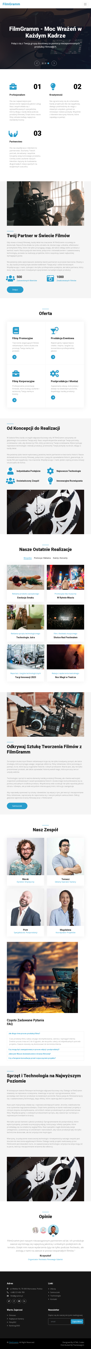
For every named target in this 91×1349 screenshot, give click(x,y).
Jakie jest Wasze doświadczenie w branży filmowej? (29, 1054)
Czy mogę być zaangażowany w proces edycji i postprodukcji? (33, 1049)
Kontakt (53, 1299)
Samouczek (17, 806)
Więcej (14, 357)
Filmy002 (12, 1322)
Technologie (55, 1296)
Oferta (53, 1289)
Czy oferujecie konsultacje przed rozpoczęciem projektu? (32, 1058)
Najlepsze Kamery (16, 1319)
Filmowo (12, 1315)
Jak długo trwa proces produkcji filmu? (24, 1033)
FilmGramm (13, 1342)
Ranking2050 (14, 1325)
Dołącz (15, 289)
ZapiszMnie (77, 1321)
